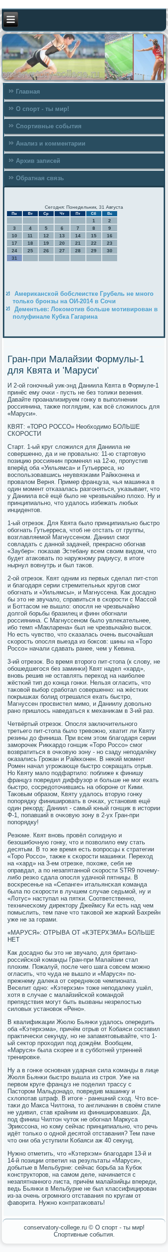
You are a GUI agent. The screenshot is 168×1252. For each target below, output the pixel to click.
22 (94, 243)
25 (30, 250)
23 (109, 243)
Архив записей (38, 160)
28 (78, 250)
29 (94, 250)
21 (78, 243)
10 (14, 235)
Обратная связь (40, 178)
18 (30, 243)
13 (62, 235)
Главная (28, 91)
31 (14, 258)
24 (14, 250)
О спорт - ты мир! (42, 108)
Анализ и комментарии (50, 143)
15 (94, 235)
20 (62, 243)
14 (78, 235)
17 (14, 243)
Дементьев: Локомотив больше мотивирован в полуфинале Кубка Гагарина (85, 313)
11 (30, 235)
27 (62, 250)
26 (46, 250)
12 (46, 235)
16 (109, 235)
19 (46, 243)
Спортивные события (49, 126)
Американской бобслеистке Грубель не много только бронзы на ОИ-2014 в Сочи (83, 297)
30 (109, 250)
